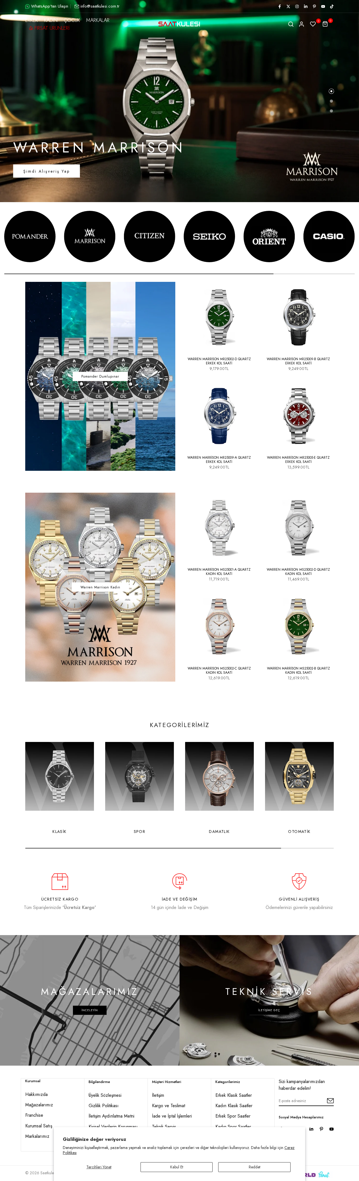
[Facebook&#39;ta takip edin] (279, 6)
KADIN (50, 20)
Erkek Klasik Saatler (233, 1095)
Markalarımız (37, 1136)
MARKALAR (97, 20)
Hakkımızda (36, 1094)
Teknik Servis (164, 1126)
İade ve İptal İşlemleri (172, 1116)
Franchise (34, 1115)
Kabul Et (176, 1167)
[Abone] (324, 1101)
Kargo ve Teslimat (168, 1105)
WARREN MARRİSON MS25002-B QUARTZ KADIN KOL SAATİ (298, 670)
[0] (313, 24)
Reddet (254, 1167)
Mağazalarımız (39, 1105)
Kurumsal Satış (38, 1126)
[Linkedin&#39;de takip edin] (305, 6)
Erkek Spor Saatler (232, 1116)
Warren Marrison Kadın (100, 587)
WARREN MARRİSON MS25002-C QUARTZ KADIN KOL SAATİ (219, 670)
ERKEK (31, 20)
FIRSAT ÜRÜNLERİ (52, 28)
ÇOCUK (72, 20)
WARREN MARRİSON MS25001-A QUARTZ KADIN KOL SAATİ (219, 571)
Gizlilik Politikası (104, 1105)
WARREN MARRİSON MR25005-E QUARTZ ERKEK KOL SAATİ (298, 459)
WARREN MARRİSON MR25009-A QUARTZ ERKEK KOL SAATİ (219, 459)
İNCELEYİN (90, 1010)
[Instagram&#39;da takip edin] (296, 6)
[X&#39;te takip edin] (288, 6)
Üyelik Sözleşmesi (105, 1095)
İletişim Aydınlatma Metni (111, 1116)
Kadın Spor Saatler (233, 1126)
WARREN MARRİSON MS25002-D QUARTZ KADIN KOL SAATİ (298, 571)
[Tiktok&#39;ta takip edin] (331, 6)
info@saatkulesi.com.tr (99, 6)
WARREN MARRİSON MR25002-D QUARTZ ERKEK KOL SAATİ (219, 361)
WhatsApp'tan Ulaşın (49, 6)
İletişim (158, 1095)
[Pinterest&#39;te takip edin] (314, 6)
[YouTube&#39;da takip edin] (323, 6)
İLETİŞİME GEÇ (269, 1010)
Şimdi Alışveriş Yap (46, 171)
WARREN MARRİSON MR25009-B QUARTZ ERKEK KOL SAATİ (298, 361)
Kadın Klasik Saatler (233, 1105)
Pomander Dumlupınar (100, 376)
